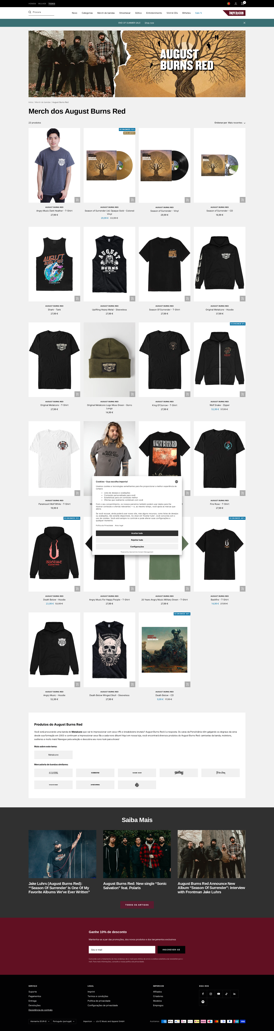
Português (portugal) (62, 1021)
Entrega (32, 1000)
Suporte (33, 991)
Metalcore (77, 731)
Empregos (158, 1005)
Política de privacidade (99, 1000)
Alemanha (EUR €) (38, 1021)
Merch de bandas (106, 13)
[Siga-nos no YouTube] (219, 994)
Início (31, 102)
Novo (74, 13)
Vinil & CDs (172, 13)
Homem (32, 4)
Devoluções (35, 1005)
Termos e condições (98, 996)
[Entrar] (235, 3)
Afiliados (157, 991)
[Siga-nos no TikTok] (226, 994)
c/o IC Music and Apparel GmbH (110, 1021)
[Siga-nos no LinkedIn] (234, 994)
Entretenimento (154, 13)
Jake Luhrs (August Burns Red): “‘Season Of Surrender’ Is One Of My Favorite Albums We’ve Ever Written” (59, 887)
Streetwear (125, 13)
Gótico (138, 13)
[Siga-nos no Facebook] (203, 994)
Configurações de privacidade (103, 1005)
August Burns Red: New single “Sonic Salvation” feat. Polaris (135, 885)
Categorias (87, 13)
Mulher (42, 4)
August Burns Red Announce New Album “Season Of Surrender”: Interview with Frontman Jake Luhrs (211, 887)
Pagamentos (35, 996)
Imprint (91, 991)
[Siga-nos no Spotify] (203, 1002)
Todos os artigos (137, 905)
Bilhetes (186, 13)
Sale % (198, 13)
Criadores (158, 996)
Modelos (157, 1000)
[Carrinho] (242, 3)
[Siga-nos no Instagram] (211, 994)
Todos (51, 4)
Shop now (149, 23)
